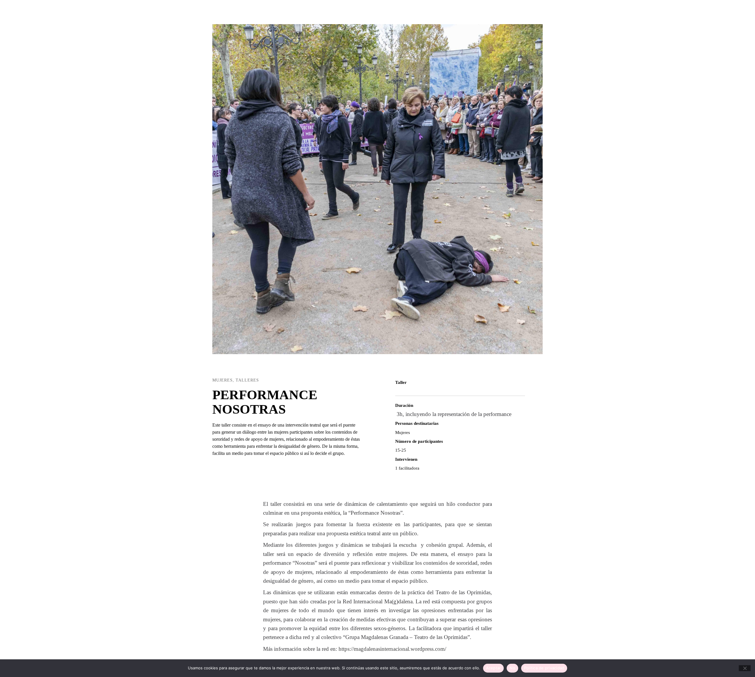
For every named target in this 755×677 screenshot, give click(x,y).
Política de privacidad (544, 668)
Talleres (247, 380)
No (512, 668)
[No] (745, 668)
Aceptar (493, 668)
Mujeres (222, 380)
